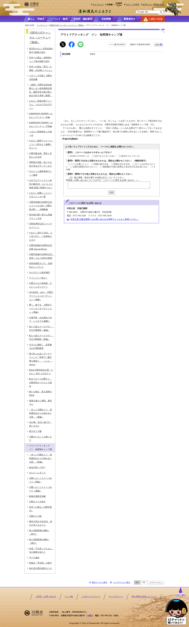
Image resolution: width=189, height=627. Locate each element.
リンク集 (69, 596)
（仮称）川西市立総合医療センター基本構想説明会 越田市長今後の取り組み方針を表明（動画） (40, 90)
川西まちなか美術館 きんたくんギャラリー (40, 285)
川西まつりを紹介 (37, 502)
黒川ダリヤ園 (35, 431)
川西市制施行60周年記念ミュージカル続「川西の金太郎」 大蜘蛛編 (40, 206)
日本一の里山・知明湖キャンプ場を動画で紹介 (40, 59)
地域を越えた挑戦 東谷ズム (40, 402)
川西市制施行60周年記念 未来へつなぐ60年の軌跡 (41, 256)
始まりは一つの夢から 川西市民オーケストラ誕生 (40, 382)
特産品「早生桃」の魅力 (40, 563)
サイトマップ (98, 4)
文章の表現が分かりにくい (85, 167)
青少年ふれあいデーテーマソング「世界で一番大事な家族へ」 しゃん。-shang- (41, 359)
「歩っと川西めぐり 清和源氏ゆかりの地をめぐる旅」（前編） (40, 458)
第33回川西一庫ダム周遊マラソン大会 (40, 216)
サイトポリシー (116, 596)
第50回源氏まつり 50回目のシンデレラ (40, 265)
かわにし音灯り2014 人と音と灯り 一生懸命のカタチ (40, 236)
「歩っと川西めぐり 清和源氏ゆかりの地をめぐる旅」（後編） (40, 413)
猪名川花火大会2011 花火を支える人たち (40, 523)
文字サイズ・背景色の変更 (153, 4)
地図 (90, 615)
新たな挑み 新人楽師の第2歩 (40, 393)
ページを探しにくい (79, 164)
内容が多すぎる (101, 164)
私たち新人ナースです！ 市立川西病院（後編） (41, 328)
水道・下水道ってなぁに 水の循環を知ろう (41, 550)
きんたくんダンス (37, 473)
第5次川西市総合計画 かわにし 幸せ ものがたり (41, 372)
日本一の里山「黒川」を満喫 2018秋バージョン (40, 68)
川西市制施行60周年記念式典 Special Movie (40, 247)
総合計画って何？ (37, 467)
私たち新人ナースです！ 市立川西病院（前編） (41, 337)
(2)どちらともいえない (105, 156)
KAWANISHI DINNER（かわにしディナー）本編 (41, 115)
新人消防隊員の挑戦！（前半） (39, 532)
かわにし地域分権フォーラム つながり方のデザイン (40, 104)
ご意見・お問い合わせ (45, 596)
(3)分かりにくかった (130, 156)
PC (144, 582)
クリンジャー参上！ (38, 278)
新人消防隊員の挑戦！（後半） (39, 541)
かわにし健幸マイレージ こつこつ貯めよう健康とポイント (41, 144)
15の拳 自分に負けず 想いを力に (40, 424)
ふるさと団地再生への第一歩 (40, 133)
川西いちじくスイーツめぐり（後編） (40, 489)
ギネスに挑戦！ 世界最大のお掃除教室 (40, 346)
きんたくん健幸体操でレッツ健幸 (40, 173)
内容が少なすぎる (121, 164)
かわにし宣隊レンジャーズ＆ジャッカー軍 (40, 195)
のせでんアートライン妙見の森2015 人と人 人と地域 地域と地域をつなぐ (41, 184)
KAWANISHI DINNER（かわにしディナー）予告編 (41, 124)
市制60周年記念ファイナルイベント (40, 225)
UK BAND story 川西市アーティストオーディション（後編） (41, 296)
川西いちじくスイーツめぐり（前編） (40, 480)
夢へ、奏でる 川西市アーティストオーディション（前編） (40, 308)
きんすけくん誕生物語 (39, 272)
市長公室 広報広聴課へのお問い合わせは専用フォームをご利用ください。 (104, 219)
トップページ (42, 25)
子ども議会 (34, 558)
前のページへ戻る (99, 582)
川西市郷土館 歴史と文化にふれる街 (40, 155)
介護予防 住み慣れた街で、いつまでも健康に (40, 319)
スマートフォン (156, 582)
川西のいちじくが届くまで (40, 438)
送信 (111, 192)
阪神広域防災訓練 (37, 496)
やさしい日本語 (132, 4)
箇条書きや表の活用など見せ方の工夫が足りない (125, 167)
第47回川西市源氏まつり (40, 568)
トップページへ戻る (121, 582)
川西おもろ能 (35, 516)
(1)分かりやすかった (79, 156)
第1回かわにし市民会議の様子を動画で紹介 (41, 50)
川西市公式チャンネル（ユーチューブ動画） (67, 25)
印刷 (157, 45)
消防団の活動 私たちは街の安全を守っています (40, 164)
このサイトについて (91, 596)
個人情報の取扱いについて (144, 596)
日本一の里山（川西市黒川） (40, 509)
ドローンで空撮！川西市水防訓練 (40, 77)
